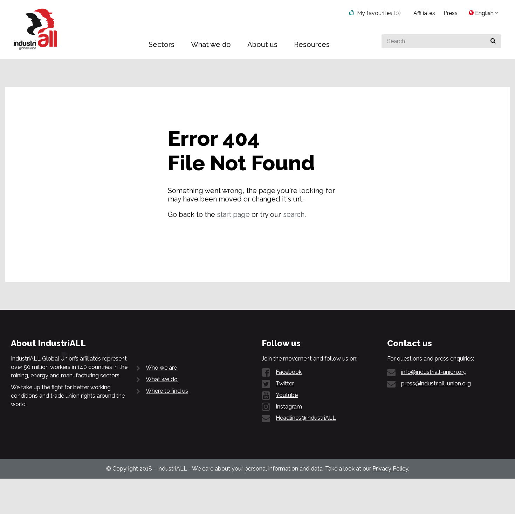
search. (294, 214)
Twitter (285, 383)
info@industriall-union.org (434, 372)
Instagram (289, 406)
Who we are (161, 367)
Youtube (287, 395)
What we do (162, 379)
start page (233, 214)
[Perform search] (493, 41)
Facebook (289, 372)
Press (451, 13)
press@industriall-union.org (436, 383)
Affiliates (424, 13)
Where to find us (167, 391)
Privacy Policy (390, 468)
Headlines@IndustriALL (306, 417)
